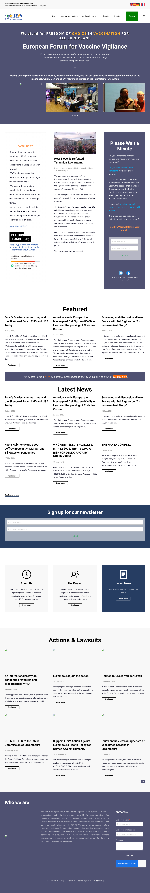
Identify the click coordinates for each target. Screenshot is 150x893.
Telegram (128, 277)
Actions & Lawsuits (90, 16)
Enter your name (123, 820)
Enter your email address (126, 830)
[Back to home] (13, 16)
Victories (84, 168)
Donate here (120, 376)
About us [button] (117, 16)
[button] (144, 16)
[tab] (72, 115)
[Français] (143, 4)
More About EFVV (18, 226)
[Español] (134, 4)
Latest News (75, 389)
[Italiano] (140, 4)
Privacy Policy (98, 880)
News (53, 16)
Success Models (74, 168)
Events (106, 16)
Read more (26, 605)
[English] (131, 4)
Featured (75, 309)
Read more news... (12, 495)
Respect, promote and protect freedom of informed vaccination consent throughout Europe (24, 247)
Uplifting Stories (60, 168)
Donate (132, 16)
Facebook (125, 280)
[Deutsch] (137, 4)
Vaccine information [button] (69, 16)
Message (120, 840)
